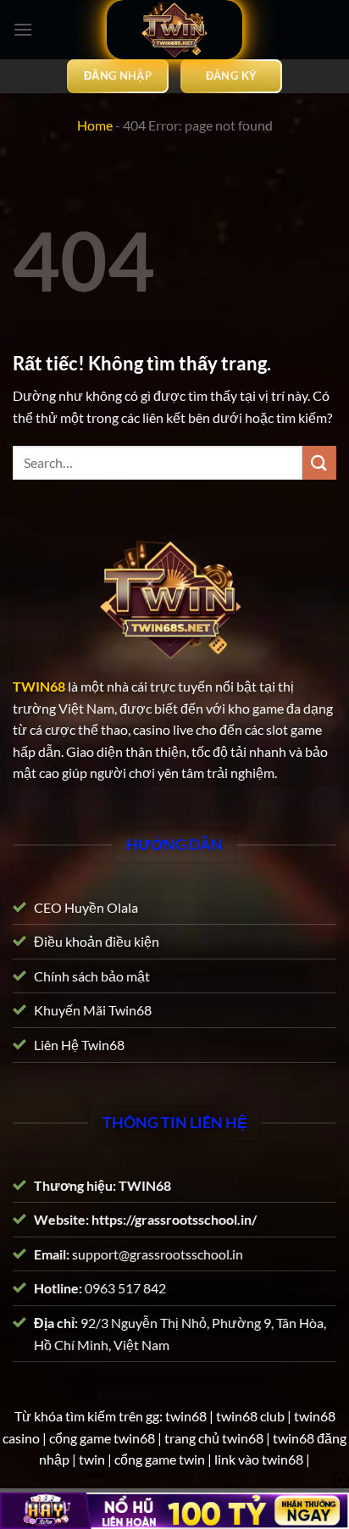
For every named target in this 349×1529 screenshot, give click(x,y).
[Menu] (23, 29)
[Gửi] (319, 462)
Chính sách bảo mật (92, 975)
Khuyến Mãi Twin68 (93, 1010)
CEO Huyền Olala (86, 906)
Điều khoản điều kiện (96, 941)
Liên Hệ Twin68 (79, 1045)
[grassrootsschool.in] (174, 29)
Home (95, 125)
